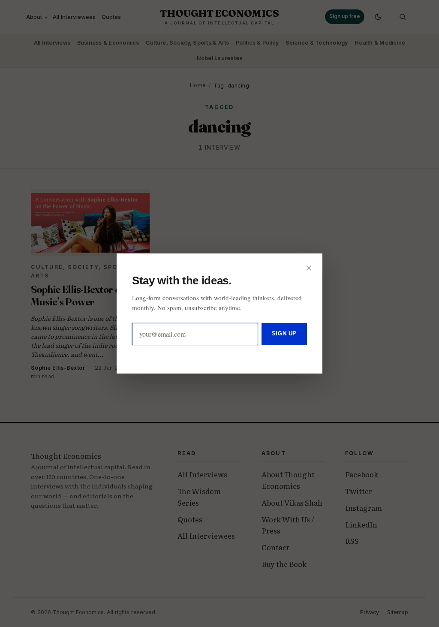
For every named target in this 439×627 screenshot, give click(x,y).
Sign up (284, 333)
